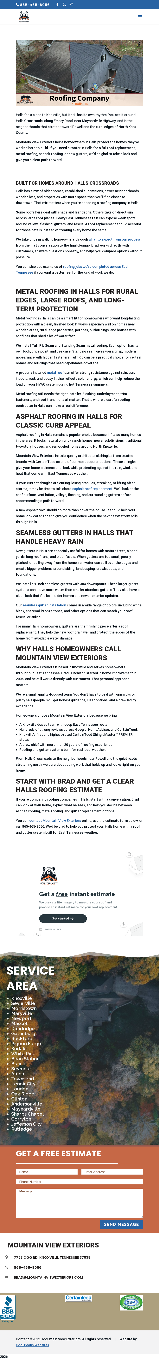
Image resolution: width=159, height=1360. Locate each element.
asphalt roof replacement (92, 489)
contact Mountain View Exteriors (55, 821)
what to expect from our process (115, 239)
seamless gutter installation (44, 605)
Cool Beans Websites (32, 1345)
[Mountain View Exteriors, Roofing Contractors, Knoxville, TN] (8, 1308)
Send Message (121, 1224)
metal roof (55, 373)
